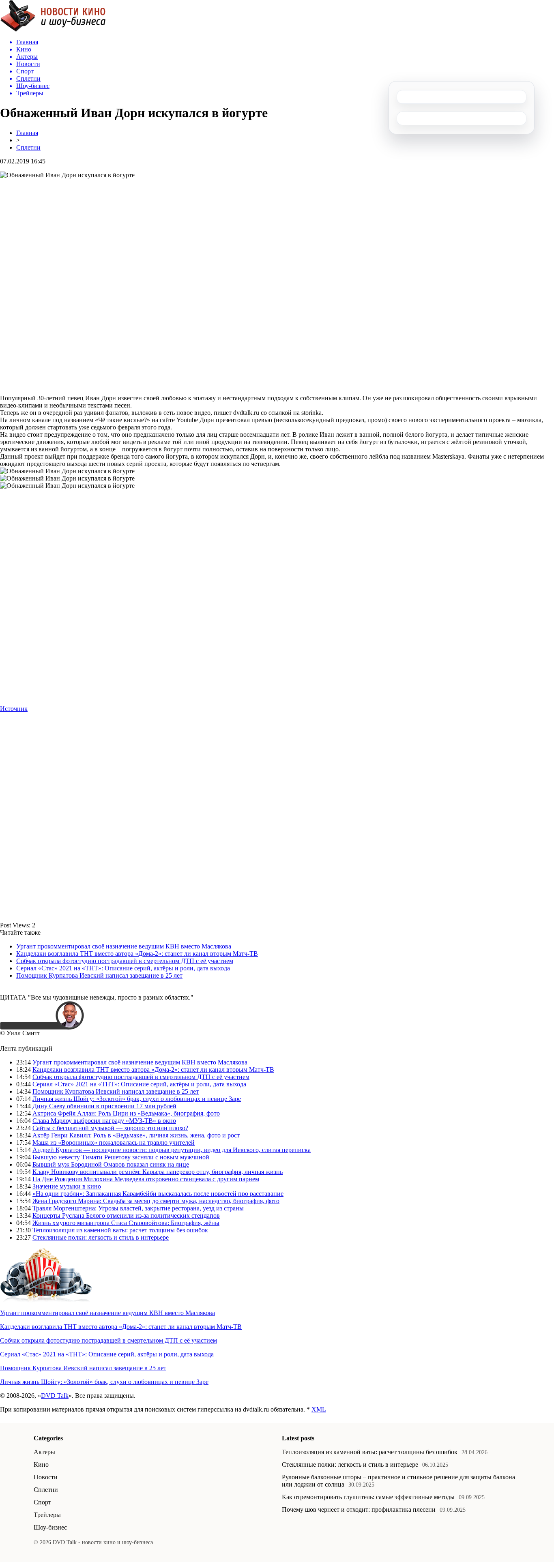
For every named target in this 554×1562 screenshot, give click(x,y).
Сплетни (28, 147)
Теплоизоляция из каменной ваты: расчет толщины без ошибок (120, 1230)
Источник (14, 708)
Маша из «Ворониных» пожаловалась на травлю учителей (113, 1142)
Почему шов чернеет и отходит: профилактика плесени (359, 1509)
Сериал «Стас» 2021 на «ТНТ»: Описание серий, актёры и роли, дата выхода (123, 968)
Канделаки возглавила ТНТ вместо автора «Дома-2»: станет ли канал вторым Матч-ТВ (137, 953)
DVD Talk (55, 1395)
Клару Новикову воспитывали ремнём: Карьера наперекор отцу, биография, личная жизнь (157, 1171)
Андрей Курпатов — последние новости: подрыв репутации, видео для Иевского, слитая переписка (171, 1149)
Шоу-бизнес (50, 1527)
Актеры (44, 1451)
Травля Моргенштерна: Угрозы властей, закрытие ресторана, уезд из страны (138, 1208)
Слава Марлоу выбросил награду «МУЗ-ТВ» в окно (104, 1120)
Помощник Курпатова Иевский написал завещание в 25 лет (99, 975)
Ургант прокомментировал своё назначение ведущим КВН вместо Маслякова (123, 946)
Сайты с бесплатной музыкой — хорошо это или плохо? (110, 1127)
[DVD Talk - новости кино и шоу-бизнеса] (53, 29)
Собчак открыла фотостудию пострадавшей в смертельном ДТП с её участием (124, 960)
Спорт (42, 1502)
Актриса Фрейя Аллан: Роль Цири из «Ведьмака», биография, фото (126, 1113)
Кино (41, 1464)
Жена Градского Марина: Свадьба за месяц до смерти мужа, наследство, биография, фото (155, 1200)
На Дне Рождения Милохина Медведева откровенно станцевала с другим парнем (145, 1179)
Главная (27, 132)
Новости (46, 1477)
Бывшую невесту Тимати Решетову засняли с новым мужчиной (120, 1157)
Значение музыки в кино (66, 1186)
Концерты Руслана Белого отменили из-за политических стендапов (126, 1215)
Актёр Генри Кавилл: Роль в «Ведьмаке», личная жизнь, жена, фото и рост (136, 1135)
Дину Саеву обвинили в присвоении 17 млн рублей (104, 1106)
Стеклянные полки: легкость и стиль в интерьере (100, 1237)
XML (318, 1409)
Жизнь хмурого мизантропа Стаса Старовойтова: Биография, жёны (125, 1222)
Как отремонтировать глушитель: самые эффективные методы (368, 1496)
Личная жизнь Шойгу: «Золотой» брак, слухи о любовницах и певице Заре (136, 1098)
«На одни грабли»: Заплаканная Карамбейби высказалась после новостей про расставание (157, 1193)
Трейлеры (47, 1514)
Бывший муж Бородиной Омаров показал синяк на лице (110, 1164)
